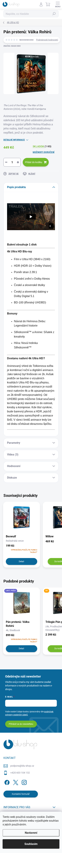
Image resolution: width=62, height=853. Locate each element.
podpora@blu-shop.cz (22, 765)
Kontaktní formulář (21, 794)
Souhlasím (31, 844)
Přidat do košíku (33, 162)
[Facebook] (6, 782)
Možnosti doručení (43, 152)
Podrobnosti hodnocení (47, 40)
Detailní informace (14, 140)
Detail (21, 561)
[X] (15, 782)
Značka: (11, 46)
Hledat (54, 14)
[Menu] (57, 4)
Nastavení (31, 832)
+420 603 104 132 (20, 772)
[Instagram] (24, 782)
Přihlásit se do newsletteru (21, 724)
